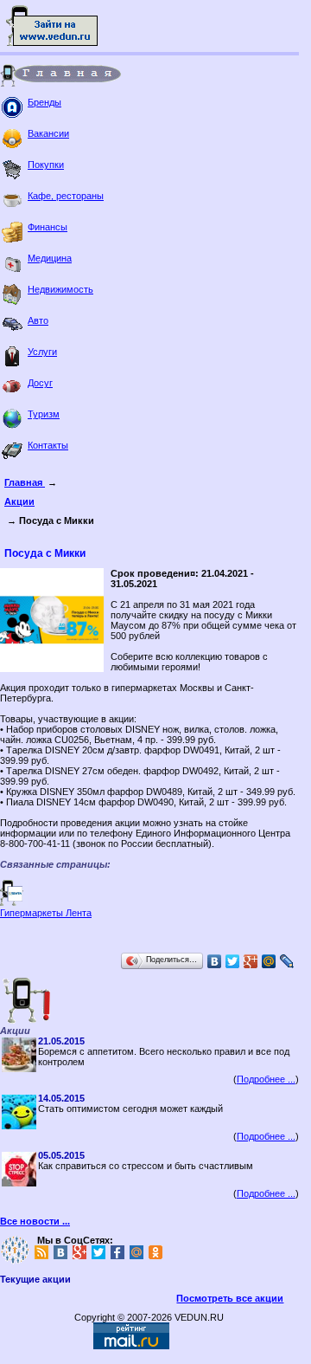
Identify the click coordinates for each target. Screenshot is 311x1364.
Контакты (48, 445)
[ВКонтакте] (215, 961)
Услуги (42, 351)
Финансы (47, 227)
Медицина (50, 258)
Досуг (40, 383)
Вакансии (48, 133)
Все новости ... (35, 1221)
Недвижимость (60, 289)
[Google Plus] (251, 961)
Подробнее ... (266, 1079)
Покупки (46, 164)
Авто (38, 320)
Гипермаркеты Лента (46, 913)
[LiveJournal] (287, 961)
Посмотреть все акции (229, 1298)
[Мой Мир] (269, 961)
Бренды (44, 102)
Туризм (44, 414)
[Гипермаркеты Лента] (14, 904)
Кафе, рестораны (66, 196)
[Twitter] (233, 961)
